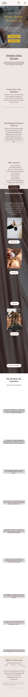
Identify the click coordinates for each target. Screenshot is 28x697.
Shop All (15, 303)
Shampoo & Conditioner (14, 365)
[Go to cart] (19, 3)
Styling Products (14, 333)
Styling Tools (14, 242)
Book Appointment (14, 40)
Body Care (14, 272)
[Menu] (25, 3)
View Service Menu (14, 36)
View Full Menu (14, 187)
